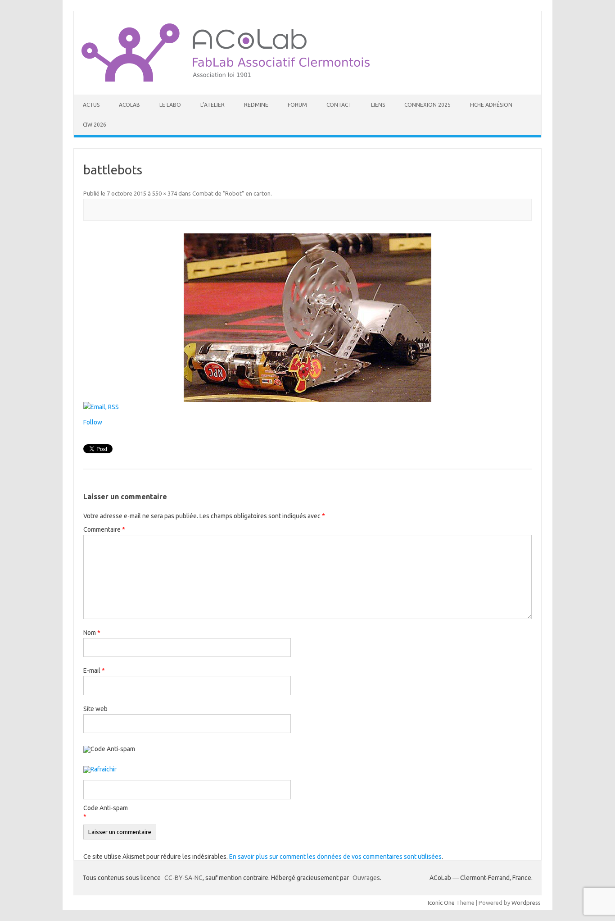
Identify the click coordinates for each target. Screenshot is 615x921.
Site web (95, 708)
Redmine (256, 105)
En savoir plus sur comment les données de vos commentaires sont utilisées (335, 856)
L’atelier (212, 105)
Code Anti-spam (105, 808)
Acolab (129, 105)
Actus (91, 105)
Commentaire (104, 529)
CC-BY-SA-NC (183, 877)
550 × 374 (164, 193)
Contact (339, 105)
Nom (91, 632)
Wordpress (526, 902)
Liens (378, 105)
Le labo (170, 105)
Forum (297, 105)
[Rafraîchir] (100, 770)
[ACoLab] (225, 79)
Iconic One (441, 902)
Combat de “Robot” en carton (231, 193)
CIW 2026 (94, 125)
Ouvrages (366, 877)
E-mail (94, 670)
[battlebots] (307, 317)
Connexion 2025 (427, 105)
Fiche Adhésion (491, 105)
